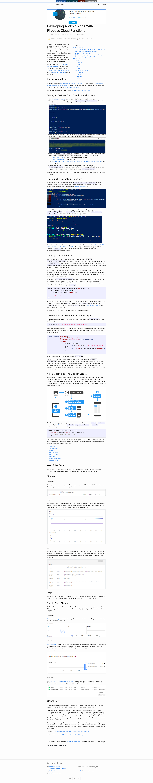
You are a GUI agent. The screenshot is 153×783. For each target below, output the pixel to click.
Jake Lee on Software (56, 4)
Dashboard (80, 62)
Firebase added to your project (80, 90)
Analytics (52, 446)
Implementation (78, 47)
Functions (79, 76)
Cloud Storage (53, 454)
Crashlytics (52, 456)
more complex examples (93, 305)
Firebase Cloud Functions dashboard (58, 70)
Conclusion (76, 78)
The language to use (58, 159)
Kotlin (82, 34)
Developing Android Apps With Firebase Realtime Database (71, 731)
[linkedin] (74, 778)
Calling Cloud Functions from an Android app (88, 55)
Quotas (79, 74)
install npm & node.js (58, 99)
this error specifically (81, 186)
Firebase (72, 34)
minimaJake (88, 771)
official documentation (59, 72)
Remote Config (53, 460)
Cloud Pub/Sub (53, 452)
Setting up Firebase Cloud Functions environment (90, 49)
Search (104, 4)
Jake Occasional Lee (73, 741)
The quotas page (52, 644)
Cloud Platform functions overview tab (61, 681)
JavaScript (77, 34)
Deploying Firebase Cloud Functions (86, 51)
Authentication (53, 448)
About (98, 4)
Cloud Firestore (59, 425)
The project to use (57, 157)
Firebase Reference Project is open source (72, 83)
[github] (70, 778)
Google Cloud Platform (82, 70)
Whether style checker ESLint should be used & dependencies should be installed (76, 161)
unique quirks (99, 718)
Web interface (77, 59)
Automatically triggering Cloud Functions (87, 57)
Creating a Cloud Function (83, 53)
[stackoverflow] (78, 778)
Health (78, 64)
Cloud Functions (65, 34)
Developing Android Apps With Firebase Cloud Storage (67, 735)
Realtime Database (55, 458)
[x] (83, 778)
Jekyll (79, 771)
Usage (78, 68)
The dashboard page (53, 619)
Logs (78, 66)
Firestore (52, 450)
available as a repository (72, 87)
